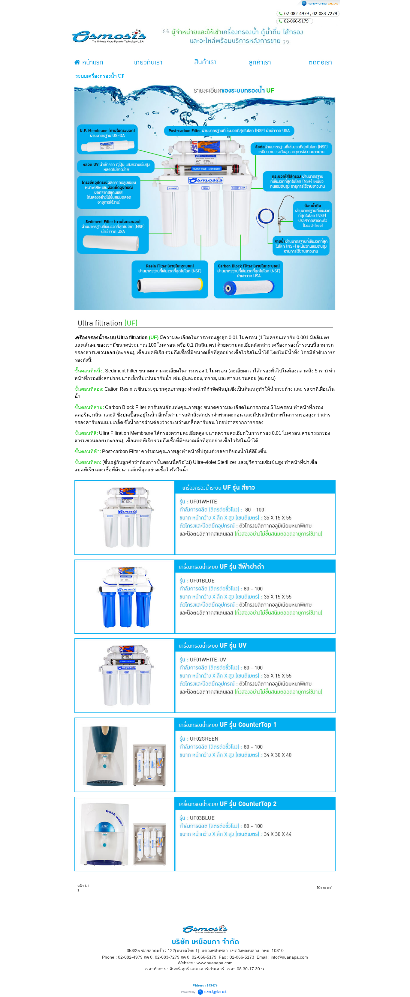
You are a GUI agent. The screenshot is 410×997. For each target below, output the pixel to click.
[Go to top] (325, 887)
